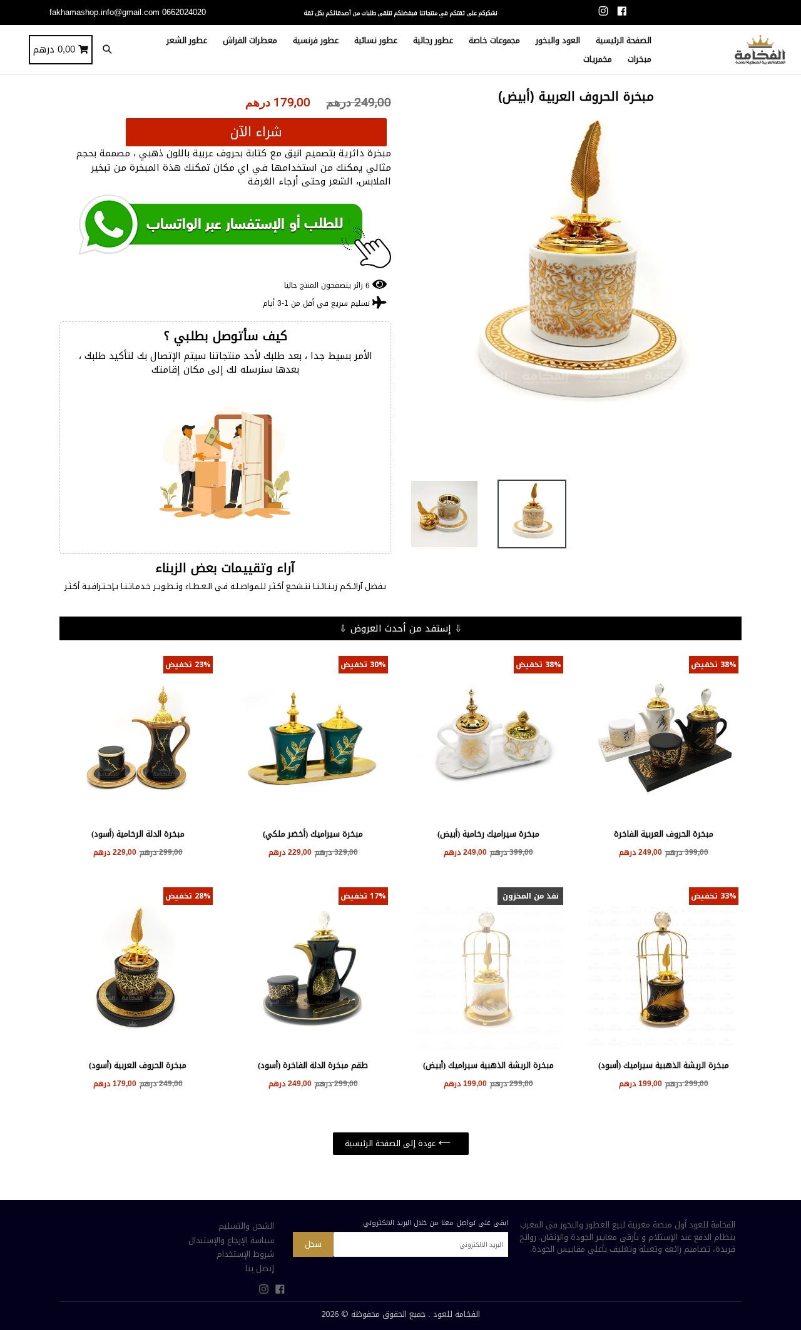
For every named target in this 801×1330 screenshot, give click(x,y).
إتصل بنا (259, 1268)
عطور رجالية (433, 40)
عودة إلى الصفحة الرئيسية (391, 1143)
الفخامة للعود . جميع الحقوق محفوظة (415, 1314)
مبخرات (639, 59)
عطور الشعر (186, 40)
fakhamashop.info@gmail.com (104, 12)
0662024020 (184, 12)
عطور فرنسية (316, 40)
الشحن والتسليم (246, 1226)
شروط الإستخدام (245, 1254)
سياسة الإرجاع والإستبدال (231, 1240)
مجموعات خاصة (494, 40)
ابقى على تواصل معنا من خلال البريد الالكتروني (435, 1223)
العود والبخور (558, 40)
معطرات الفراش (250, 40)
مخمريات (597, 59)
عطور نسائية (375, 40)
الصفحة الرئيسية (623, 40)
